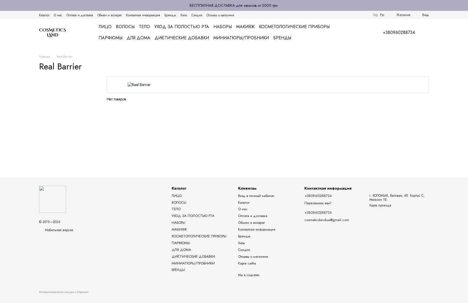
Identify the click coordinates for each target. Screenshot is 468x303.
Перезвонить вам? (318, 203)
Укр (375, 15)
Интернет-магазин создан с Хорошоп (64, 292)
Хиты (183, 15)
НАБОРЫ (222, 27)
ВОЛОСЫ (125, 27)
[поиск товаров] (360, 32)
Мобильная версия (58, 230)
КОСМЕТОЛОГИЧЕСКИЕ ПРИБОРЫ (294, 27)
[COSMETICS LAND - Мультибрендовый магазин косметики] (52, 199)
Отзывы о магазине (220, 15)
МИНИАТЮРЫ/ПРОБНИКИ (241, 38)
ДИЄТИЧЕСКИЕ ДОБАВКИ (182, 38)
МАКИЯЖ (245, 27)
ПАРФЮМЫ (110, 38)
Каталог (44, 15)
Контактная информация (143, 15)
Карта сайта (247, 263)
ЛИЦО (105, 27)
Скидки (196, 15)
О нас (58, 15)
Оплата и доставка (80, 15)
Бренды (170, 15)
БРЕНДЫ (282, 38)
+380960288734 (399, 32)
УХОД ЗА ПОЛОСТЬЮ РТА (181, 27)
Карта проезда (380, 205)
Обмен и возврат (110, 15)
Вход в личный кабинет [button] (256, 195)
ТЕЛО (144, 27)
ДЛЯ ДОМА (138, 38)
